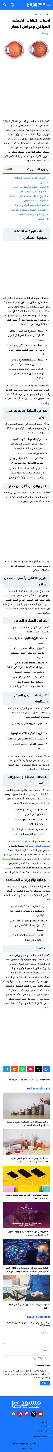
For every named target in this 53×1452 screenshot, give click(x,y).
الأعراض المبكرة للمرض (36, 201)
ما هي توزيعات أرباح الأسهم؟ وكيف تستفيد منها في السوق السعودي (28, 1123)
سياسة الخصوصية (40, 1436)
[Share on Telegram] (7, 1069)
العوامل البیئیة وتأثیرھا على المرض (30, 187)
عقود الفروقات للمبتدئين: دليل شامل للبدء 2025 (29, 1306)
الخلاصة (43, 219)
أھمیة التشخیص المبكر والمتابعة (31, 205)
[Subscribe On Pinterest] (20, 1414)
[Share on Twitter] (38, 1069)
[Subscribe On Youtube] (40, 1414)
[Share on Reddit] (15, 1069)
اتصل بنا (44, 1426)
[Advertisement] (26, 92)
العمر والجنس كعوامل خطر (34, 191)
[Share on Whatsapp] (22, 1069)
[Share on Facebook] (46, 1069)
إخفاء (8, 168)
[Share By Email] (30, 1069)
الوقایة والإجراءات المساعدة (33, 214)
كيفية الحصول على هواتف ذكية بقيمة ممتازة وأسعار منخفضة (27, 1196)
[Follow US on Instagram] (27, 1414)
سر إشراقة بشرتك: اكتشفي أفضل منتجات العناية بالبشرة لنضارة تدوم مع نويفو (29, 1160)
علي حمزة (46, 33)
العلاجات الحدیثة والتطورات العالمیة (30, 210)
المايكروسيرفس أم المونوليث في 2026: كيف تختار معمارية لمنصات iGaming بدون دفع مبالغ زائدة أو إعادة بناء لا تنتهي (27, 1271)
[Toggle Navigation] (48, 5)
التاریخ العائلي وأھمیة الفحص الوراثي (29, 196)
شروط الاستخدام (40, 1431)
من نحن (44, 1422)
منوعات (38, 14)
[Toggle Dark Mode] (12, 5)
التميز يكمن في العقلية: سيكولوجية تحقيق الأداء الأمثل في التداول (28, 1233)
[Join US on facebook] (14, 1414)
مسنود (39, 1444)
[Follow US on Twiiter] (34, 1414)
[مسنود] (27, 1404)
